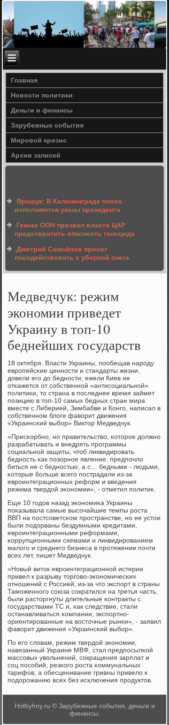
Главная (24, 80)
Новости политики (42, 95)
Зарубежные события (47, 125)
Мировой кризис (39, 140)
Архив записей (36, 155)
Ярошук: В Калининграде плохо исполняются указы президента (68, 205)
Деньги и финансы (42, 110)
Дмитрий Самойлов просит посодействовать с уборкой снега (72, 253)
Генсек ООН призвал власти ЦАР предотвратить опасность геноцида (75, 229)
